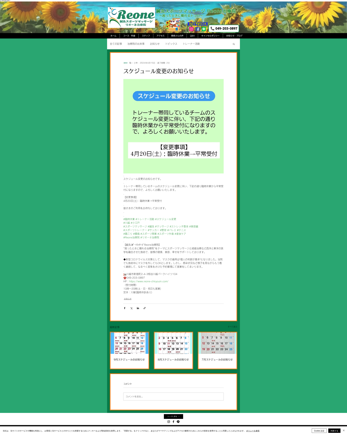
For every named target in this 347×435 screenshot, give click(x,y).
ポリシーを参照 (252, 430)
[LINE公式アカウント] (204, 29)
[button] (233, 44)
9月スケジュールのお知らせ (129, 359)
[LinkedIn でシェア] (138, 308)
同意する (334, 430)
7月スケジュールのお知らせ (217, 359)
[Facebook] (197, 29)
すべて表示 (232, 327)
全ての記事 (116, 44)
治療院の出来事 (135, 44)
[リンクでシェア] (144, 308)
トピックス (171, 44)
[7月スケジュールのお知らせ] (217, 343)
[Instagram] (191, 29)
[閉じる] (343, 430)
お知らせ (155, 44)
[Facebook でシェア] (124, 308)
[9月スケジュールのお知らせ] (129, 343)
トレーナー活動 (191, 44)
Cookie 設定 (319, 430)
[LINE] (178, 421)
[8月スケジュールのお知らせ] (174, 343)
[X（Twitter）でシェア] (131, 308)
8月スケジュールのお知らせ (173, 359)
